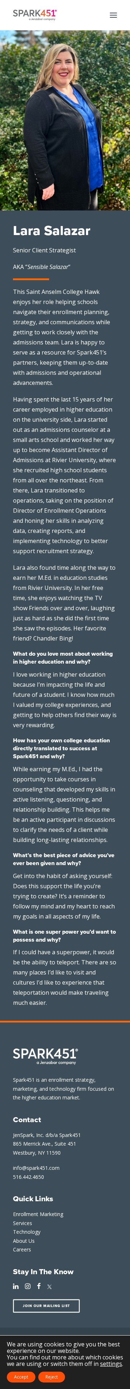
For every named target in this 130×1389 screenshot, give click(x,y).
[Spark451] (35, 15)
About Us (24, 1240)
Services (22, 1223)
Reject (52, 1377)
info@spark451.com (36, 1167)
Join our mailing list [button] (46, 1306)
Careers (22, 1249)
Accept (21, 1377)
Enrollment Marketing (38, 1214)
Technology (26, 1231)
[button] (113, 15)
